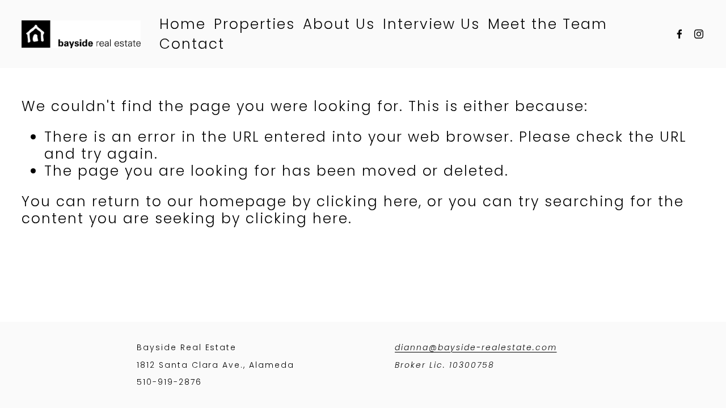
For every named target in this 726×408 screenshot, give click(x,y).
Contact (192, 43)
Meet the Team (547, 24)
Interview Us (431, 24)
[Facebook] (679, 34)
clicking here (367, 201)
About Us (339, 24)
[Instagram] (698, 34)
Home (182, 24)
